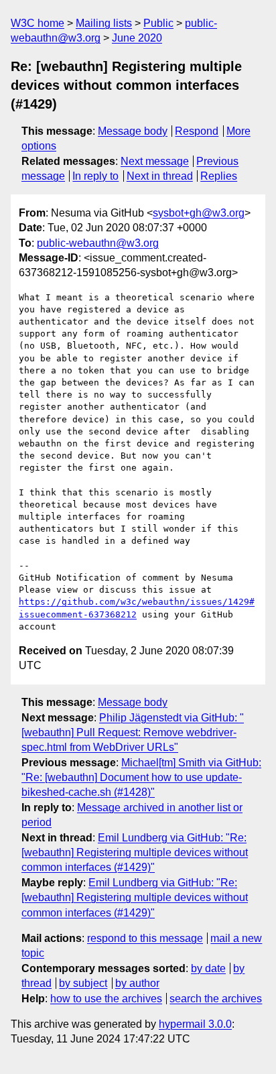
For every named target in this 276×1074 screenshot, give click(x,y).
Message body (132, 131)
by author (137, 983)
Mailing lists (104, 23)
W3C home (37, 23)
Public (158, 23)
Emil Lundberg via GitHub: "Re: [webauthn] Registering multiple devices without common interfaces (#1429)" (134, 853)
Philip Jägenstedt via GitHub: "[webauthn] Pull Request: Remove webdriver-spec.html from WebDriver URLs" (132, 733)
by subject (83, 983)
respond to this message (145, 938)
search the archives (215, 998)
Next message (155, 161)
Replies (218, 176)
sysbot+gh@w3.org (199, 213)
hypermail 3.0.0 (195, 1024)
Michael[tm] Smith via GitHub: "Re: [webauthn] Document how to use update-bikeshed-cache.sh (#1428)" (141, 777)
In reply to (95, 176)
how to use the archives (106, 998)
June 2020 (137, 38)
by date (208, 968)
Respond (196, 131)
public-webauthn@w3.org (98, 243)
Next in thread (160, 176)
